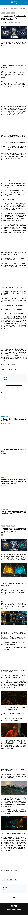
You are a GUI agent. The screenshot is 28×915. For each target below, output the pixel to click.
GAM (3, 369)
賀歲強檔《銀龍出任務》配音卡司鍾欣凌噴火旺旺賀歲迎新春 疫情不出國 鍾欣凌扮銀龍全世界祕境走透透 (13, 481)
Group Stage (9, 369)
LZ (15, 369)
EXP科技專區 (3, 416)
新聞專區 (7, 8)
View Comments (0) (14, 387)
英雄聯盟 (13, 13)
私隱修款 (14, 909)
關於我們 (9, 909)
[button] (2, 2)
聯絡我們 (19, 909)
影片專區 (3, 13)
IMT (15, 879)
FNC (3, 879)
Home (2, 8)
